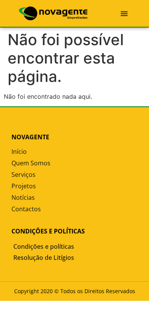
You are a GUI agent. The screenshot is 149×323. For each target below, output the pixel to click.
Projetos (23, 186)
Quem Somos (30, 163)
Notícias (23, 197)
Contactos (26, 209)
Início (19, 151)
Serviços (23, 174)
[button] (124, 13)
